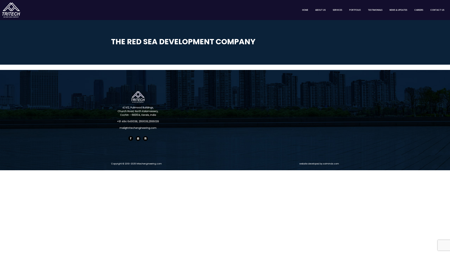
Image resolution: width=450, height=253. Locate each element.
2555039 (154, 121)
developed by (315, 163)
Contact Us (437, 9)
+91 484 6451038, (127, 121)
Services (337, 9)
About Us (320, 9)
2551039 (143, 121)
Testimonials (375, 9)
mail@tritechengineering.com (138, 128)
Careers (418, 9)
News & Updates (398, 9)
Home (305, 9)
